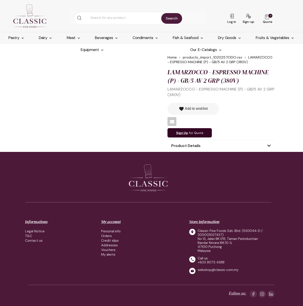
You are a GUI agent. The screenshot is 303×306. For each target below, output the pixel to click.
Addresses (109, 245)
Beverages (104, 37)
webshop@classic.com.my (218, 270)
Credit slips (110, 240)
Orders (106, 236)
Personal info (111, 231)
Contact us (34, 240)
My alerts (108, 254)
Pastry (14, 37)
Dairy (43, 37)
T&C (28, 236)
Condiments (143, 37)
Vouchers (108, 250)
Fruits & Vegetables (273, 37)
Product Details (186, 145)
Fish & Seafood (186, 37)
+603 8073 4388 (211, 262)
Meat (72, 37)
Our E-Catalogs (204, 49)
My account (111, 221)
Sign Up (182, 133)
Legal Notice (35, 231)
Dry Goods (227, 37)
